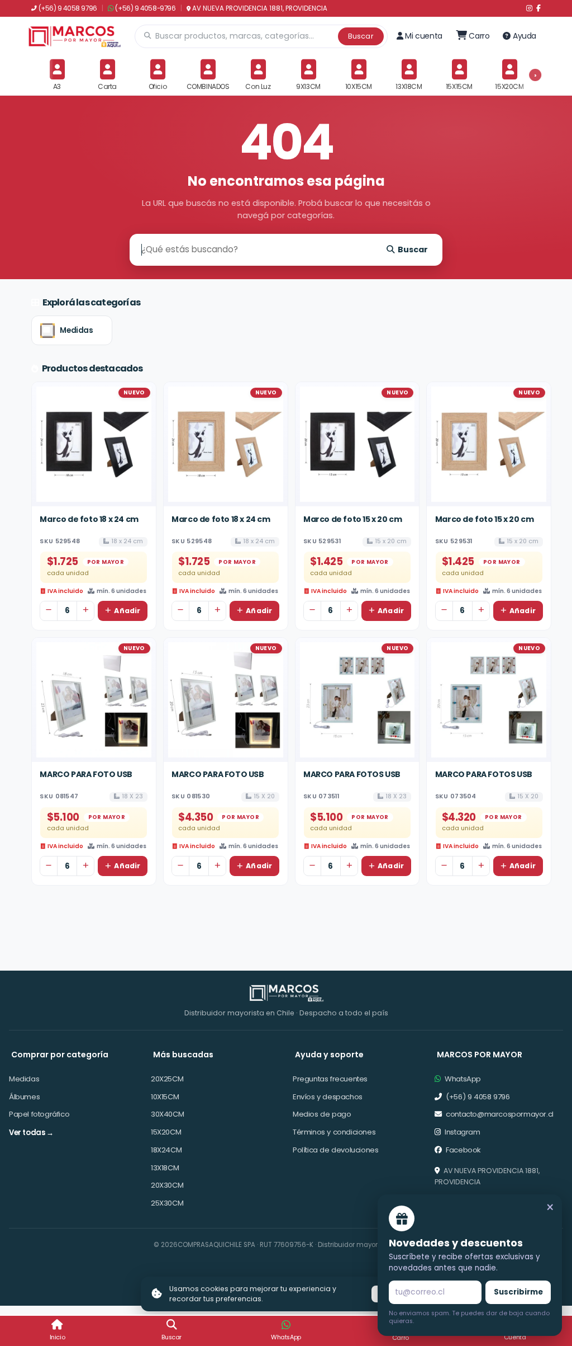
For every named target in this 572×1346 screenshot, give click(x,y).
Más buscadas (183, 1054)
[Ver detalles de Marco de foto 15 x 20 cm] (357, 444)
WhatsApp (462, 1079)
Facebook (462, 1150)
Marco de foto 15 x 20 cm (352, 519)
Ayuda (524, 35)
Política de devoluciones (335, 1150)
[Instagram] (529, 8)
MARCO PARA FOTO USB (86, 774)
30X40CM (167, 1114)
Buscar (361, 36)
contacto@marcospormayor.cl (499, 1114)
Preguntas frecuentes (330, 1079)
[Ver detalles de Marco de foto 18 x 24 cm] (94, 444)
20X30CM (167, 1185)
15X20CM (166, 1132)
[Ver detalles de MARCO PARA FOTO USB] (94, 700)
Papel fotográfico (39, 1114)
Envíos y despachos (328, 1096)
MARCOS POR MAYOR (479, 1054)
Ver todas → (31, 1132)
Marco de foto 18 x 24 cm (89, 519)
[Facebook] (538, 8)
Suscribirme (518, 1292)
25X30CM (167, 1203)
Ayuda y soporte (329, 1054)
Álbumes (24, 1096)
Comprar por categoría (59, 1054)
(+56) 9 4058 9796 (68, 8)
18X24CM (166, 1150)
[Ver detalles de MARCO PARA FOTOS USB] (357, 700)
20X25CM (167, 1079)
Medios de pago (322, 1114)
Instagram (461, 1132)
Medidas (76, 330)
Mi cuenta (423, 35)
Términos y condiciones (334, 1132)
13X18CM (165, 1168)
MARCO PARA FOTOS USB (352, 774)
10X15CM (165, 1096)
